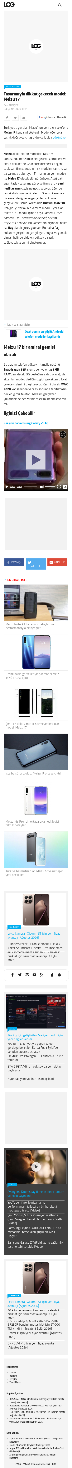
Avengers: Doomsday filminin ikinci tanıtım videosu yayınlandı (35, 1194)
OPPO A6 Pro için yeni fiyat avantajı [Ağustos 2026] (31, 1345)
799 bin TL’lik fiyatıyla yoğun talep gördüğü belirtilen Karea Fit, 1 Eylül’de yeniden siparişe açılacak (32, 1048)
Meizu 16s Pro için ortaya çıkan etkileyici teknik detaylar (32, 823)
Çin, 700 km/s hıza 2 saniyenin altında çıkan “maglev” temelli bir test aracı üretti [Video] (34, 1219)
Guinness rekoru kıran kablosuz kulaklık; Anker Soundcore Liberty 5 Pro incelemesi (35, 946)
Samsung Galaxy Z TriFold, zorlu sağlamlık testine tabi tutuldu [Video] (35, 1244)
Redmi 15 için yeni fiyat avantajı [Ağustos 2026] (34, 1335)
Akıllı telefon (12, 87)
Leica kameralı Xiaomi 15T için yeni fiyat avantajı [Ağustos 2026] (33, 935)
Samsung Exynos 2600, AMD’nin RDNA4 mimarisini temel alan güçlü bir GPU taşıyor (34, 1232)
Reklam (13, 1376)
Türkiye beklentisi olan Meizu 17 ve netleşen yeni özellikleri (35, 873)
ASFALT (12, 1029)
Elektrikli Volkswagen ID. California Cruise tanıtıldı (35, 1058)
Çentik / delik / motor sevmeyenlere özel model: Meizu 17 (33, 726)
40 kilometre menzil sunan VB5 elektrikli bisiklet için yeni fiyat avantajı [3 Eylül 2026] (34, 956)
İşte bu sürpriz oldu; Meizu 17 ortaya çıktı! (33, 773)
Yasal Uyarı (15, 1382)
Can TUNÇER (11, 105)
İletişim (13, 1379)
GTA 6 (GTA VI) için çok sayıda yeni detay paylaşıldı (34, 1068)
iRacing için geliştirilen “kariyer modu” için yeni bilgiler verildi (35, 1037)
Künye (12, 1373)
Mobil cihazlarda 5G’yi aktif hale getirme (29, 1445)
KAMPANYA (14, 927)
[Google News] (52, 117)
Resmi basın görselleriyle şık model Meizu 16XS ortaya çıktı (33, 676)
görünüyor (60, 137)
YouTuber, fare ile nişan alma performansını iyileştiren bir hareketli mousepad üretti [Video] (32, 1206)
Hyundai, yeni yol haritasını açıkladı (31, 1079)
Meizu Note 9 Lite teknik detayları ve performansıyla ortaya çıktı (30, 626)
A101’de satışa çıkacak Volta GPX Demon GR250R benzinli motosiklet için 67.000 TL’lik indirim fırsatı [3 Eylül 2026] (33, 1325)
